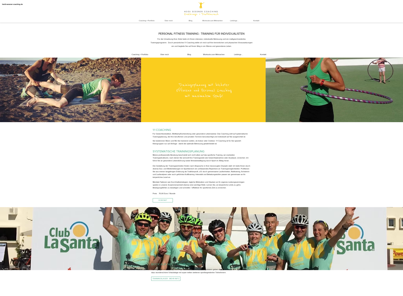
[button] (163, 200)
